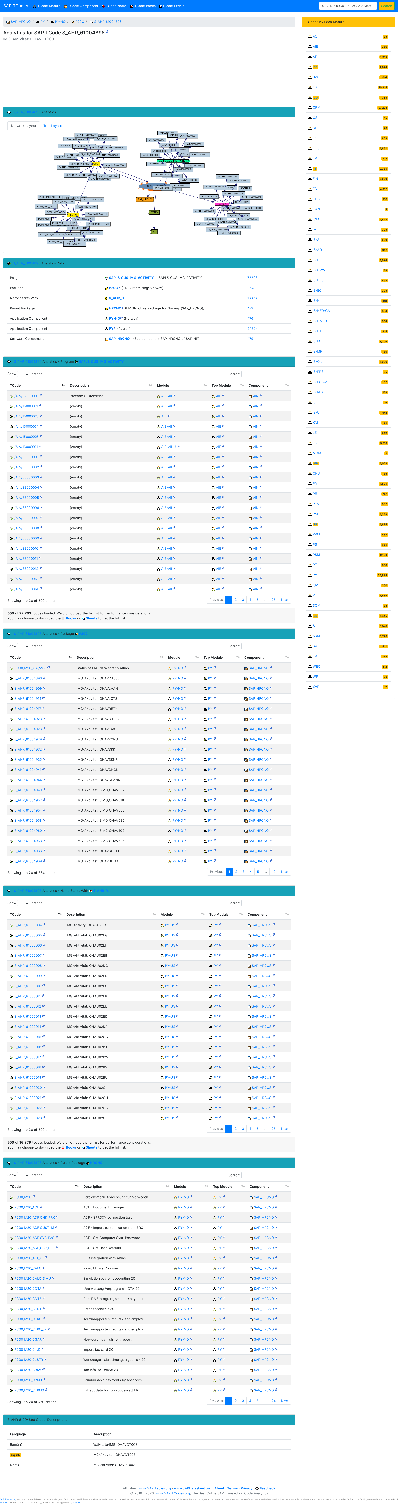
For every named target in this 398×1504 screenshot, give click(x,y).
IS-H (316, 300)
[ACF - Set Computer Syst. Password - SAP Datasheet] (56, 1236)
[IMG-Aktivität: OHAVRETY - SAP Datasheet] (43, 707)
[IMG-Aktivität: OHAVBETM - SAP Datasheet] (44, 860)
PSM (316, 554)
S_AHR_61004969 (28, 861)
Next (284, 599)
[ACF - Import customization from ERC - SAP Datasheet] (56, 1226)
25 (274, 599)
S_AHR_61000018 (27, 1067)
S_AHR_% (117, 298)
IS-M (316, 341)
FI (315, 168)
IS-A (316, 239)
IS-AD (317, 250)
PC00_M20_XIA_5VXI (30, 668)
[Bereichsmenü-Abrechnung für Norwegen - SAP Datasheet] (33, 1196)
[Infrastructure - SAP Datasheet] (174, 395)
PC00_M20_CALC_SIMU (32, 1278)
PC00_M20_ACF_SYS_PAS (34, 1238)
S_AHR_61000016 (27, 1047)
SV (315, 646)
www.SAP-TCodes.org (172, 1493)
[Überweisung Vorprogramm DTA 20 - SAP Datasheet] (43, 1287)
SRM (316, 636)
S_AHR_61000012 (27, 1006)
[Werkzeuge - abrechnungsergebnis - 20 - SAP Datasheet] (45, 1358)
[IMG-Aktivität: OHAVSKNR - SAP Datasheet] (44, 758)
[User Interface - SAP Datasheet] (179, 445)
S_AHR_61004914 (27, 698)
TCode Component (82, 6)
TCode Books (144, 6)
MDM (317, 453)
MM (316, 463)
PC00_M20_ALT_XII (28, 1258)
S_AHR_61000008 (28, 966)
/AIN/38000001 (26, 457)
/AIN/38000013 (26, 579)
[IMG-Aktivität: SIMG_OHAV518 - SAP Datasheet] (44, 799)
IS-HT (317, 331)
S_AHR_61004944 (28, 780)
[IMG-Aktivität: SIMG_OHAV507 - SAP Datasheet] (44, 789)
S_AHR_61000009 (28, 976)
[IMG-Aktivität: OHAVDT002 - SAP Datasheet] (44, 717)
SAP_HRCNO (21, 21)
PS (315, 544)
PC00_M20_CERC (27, 1319)
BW (315, 77)
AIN (255, 396)
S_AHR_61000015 (27, 1037)
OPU (316, 473)
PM (315, 514)
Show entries (24, 374)
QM (315, 585)
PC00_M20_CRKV (27, 1370)
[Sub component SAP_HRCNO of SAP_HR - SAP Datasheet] (131, 337)
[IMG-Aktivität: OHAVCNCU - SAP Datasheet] (43, 768)
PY (43, 21)
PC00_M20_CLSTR (28, 1360)
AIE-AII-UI (169, 447)
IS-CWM (319, 270)
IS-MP (317, 351)
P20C (79, 21)
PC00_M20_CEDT (27, 1309)
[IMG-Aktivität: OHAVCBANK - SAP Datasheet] (44, 778)
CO (316, 97)
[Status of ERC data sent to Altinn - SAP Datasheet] (48, 667)
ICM (316, 219)
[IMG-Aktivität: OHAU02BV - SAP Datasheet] (43, 1066)
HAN (316, 209)
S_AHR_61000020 (28, 1087)
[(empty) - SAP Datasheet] (40, 405)
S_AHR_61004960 (28, 831)
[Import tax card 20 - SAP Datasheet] (43, 1348)
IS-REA (318, 392)
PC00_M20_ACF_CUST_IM (34, 1227)
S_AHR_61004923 (28, 719)
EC (315, 138)
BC (315, 67)
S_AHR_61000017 (27, 1057)
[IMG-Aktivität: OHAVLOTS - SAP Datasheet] (43, 697)
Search (386, 6)
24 (274, 1401)
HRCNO (115, 308)
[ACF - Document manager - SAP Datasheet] (41, 1206)
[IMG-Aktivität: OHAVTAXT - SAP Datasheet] (44, 728)
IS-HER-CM (322, 311)
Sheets (91, 618)
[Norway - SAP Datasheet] (121, 317)
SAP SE (3, 1502)
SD (315, 615)
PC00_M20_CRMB (28, 1380)
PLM (316, 504)
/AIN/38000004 (26, 487)
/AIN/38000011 (26, 558)
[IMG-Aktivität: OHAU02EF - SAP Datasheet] (44, 944)
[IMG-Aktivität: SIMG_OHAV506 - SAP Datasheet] (44, 839)
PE (315, 494)
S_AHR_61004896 (108, 21)
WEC (316, 666)
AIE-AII (166, 396)
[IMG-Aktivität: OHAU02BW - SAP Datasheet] (43, 1056)
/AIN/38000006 (26, 508)
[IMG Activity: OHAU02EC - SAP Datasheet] (44, 924)
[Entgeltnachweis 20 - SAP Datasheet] (43, 1307)
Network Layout (23, 126)
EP (315, 158)
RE (315, 595)
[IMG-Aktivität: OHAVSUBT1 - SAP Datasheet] (44, 850)
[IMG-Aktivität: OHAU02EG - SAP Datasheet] (44, 934)
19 (274, 872)
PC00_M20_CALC (27, 1268)
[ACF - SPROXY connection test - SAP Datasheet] (57, 1216)
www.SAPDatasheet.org (192, 1488)
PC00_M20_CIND (27, 1349)
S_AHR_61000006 (28, 945)
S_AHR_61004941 (27, 770)
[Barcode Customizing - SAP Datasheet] (40, 395)
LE (315, 433)
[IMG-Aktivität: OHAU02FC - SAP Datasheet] (43, 985)
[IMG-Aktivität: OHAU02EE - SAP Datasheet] (43, 1005)
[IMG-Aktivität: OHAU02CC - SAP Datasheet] (43, 1035)
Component (258, 385)
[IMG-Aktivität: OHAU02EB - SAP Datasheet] (44, 954)
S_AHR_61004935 (28, 759)
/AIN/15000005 (26, 436)
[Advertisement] (127, 76)
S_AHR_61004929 (28, 739)
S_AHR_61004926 (28, 729)
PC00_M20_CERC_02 (30, 1329)
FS (315, 189)
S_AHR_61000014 (27, 1027)
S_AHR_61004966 (28, 851)
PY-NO (60, 21)
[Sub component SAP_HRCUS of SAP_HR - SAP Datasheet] (273, 924)
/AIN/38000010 (26, 548)
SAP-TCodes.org (8, 1499)
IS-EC (317, 290)
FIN (315, 178)
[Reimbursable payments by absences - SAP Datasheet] (44, 1379)
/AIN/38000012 (26, 569)
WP (315, 676)
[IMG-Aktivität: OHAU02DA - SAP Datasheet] (43, 1025)
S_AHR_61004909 (28, 688)
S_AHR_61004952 (28, 800)
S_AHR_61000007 (28, 955)
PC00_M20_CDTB (27, 1299)
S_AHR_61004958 (28, 820)
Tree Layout (52, 126)
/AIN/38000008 (26, 528)
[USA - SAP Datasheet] (177, 924)
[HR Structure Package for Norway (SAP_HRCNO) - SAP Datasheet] (122, 307)
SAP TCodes (15, 5)
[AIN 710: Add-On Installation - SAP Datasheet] (261, 395)
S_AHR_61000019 (27, 1077)
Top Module (221, 385)
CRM (316, 107)
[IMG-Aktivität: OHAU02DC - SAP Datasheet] (44, 964)
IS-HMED (320, 321)
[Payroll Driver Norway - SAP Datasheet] (43, 1267)
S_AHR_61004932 (28, 749)
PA (315, 483)
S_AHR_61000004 (28, 925)
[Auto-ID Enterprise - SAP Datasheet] (223, 395)
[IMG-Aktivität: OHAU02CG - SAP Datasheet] (44, 1107)
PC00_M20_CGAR (28, 1339)
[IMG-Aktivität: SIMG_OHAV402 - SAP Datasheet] (44, 829)
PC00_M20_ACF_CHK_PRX (34, 1217)
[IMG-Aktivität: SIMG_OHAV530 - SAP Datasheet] (44, 809)
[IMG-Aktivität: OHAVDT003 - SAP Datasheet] (107, 31)
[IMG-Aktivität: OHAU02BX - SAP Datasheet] (43, 1046)
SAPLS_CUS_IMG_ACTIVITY (131, 278)
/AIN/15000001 (26, 406)
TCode (15, 385)
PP (315, 524)
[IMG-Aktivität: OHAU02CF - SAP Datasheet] (44, 1117)
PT (315, 565)
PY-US (170, 925)
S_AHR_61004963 (28, 841)
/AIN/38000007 (26, 518)
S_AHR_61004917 (27, 709)
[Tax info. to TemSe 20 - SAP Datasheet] (43, 1368)
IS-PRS (318, 372)
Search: (234, 374)
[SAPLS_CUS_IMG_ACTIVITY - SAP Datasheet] (155, 276)
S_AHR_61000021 (27, 1098)
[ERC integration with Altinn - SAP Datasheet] (45, 1257)
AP (315, 57)
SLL (316, 626)
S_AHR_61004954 (28, 810)
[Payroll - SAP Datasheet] (115, 327)
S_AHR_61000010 (27, 986)
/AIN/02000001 (26, 396)
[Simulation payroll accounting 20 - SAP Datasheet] (53, 1277)
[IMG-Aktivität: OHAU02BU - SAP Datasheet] (43, 1076)
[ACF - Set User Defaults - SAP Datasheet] (57, 1246)
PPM (316, 534)
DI (314, 128)
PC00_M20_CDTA (27, 1288)
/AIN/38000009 (26, 538)
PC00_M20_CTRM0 (29, 1390)
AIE (218, 396)
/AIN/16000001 (26, 447)
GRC (316, 199)
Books (71, 618)
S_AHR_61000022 (28, 1108)
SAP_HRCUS (261, 925)
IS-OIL (317, 361)
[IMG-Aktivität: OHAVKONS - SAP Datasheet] (44, 738)
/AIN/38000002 (26, 467)
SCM (316, 605)
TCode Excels (173, 6)
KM (315, 422)
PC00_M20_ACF (26, 1207)
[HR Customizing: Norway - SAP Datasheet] (119, 286)
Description (79, 385)
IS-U (316, 412)
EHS (316, 148)
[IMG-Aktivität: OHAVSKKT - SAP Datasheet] (44, 748)
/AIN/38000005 (26, 497)
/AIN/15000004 (26, 426)
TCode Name (116, 6)
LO (315, 443)
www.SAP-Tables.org (154, 1488)
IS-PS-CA (320, 382)
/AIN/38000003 (26, 477)
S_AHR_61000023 (28, 1118)
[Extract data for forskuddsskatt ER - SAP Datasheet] (46, 1389)
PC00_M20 (22, 1197)
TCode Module (49, 6)
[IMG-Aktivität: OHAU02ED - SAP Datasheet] (43, 1015)
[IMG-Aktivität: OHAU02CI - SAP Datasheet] (44, 1086)
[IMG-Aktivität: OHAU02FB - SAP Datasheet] (43, 995)
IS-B (316, 260)
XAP (316, 687)
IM (315, 229)
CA (315, 87)
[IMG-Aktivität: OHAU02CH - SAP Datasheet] (43, 1096)
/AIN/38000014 (26, 589)
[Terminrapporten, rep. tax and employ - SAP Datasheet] (43, 1318)
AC (315, 36)
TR (315, 656)
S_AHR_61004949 (28, 790)
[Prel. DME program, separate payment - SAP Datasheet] (43, 1297)
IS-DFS (318, 280)
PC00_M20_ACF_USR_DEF (34, 1248)
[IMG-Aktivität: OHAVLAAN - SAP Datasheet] (44, 687)
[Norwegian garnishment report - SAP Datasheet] (44, 1338)
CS (315, 118)
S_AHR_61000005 (28, 935)
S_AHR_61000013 (27, 1016)
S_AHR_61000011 (27, 996)
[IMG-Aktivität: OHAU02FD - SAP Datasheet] (44, 974)
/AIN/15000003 (26, 416)
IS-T (316, 402)
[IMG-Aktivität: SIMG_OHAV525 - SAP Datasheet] (44, 819)
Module (163, 385)
